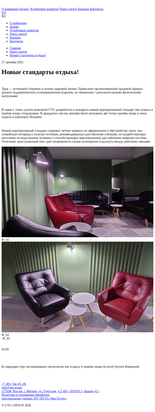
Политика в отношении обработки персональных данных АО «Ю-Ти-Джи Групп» (34, 396)
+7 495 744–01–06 (14, 384)
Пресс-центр (68, 9)
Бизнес (24, 9)
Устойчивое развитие (44, 9)
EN (4, 12)
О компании (10, 9)
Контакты (96, 9)
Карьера (83, 9)
